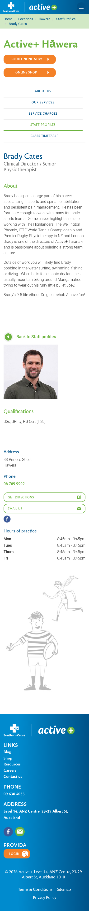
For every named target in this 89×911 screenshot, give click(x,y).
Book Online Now (26, 59)
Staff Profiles (43, 125)
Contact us (13, 776)
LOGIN (14, 854)
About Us (43, 91)
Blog (7, 752)
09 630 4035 (14, 793)
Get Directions (21, 497)
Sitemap (64, 889)
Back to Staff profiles (35, 336)
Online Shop (26, 72)
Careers (10, 770)
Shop (8, 758)
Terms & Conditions (35, 889)
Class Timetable (44, 136)
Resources (12, 764)
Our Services (43, 102)
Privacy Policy (44, 897)
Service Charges (43, 113)
